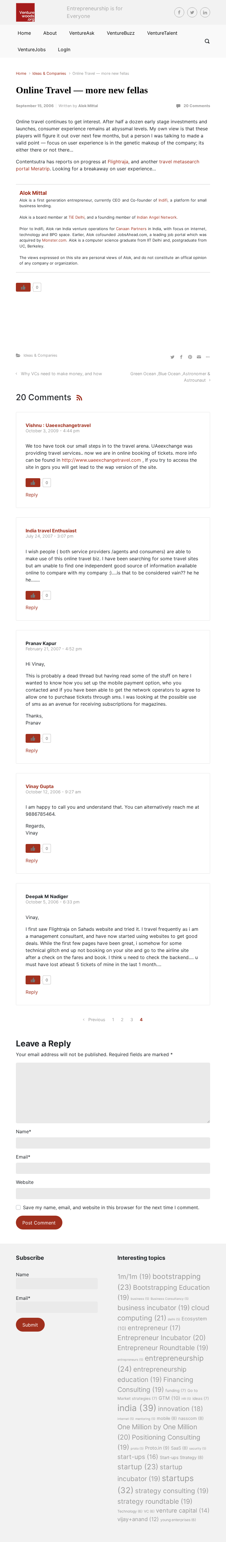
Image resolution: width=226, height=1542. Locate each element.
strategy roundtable (154, 1501)
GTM (169, 1398)
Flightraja (118, 161)
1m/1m (134, 1276)
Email (23, 1157)
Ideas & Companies (49, 73)
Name (23, 1131)
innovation (180, 1409)
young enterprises (178, 1520)
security (197, 1448)
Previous (96, 1019)
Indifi (163, 200)
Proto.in (157, 1448)
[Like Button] (23, 287)
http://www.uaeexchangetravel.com (101, 460)
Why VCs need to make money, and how (61, 373)
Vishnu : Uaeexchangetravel (58, 425)
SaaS (179, 1448)
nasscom (191, 1418)
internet (125, 1419)
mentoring (145, 1419)
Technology (129, 1511)
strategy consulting (172, 1491)
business (140, 1299)
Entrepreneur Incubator (161, 1338)
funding (175, 1390)
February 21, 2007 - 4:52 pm (54, 648)
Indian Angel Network (157, 217)
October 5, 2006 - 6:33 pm (53, 901)
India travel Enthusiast (51, 531)
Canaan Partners (132, 228)
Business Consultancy (170, 1299)
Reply (32, 495)
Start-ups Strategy (181, 1457)
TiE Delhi (76, 217)
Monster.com (54, 240)
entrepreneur (154, 1328)
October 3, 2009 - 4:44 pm (53, 430)
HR (186, 1399)
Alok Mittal (88, 106)
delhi (174, 1319)
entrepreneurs (130, 1360)
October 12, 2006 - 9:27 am (53, 791)
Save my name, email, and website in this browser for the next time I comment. (111, 1207)
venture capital (183, 1510)
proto (137, 1448)
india (137, 1408)
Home (21, 73)
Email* (23, 1298)
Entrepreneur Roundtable (162, 1348)
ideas (200, 1398)
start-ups (137, 1456)
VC (149, 1511)
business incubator (153, 1308)
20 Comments (197, 106)
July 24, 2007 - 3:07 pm (50, 536)
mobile (167, 1418)
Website (25, 1182)
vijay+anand (138, 1519)
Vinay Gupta (40, 786)
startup (137, 1466)
